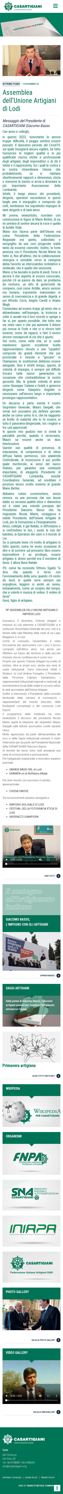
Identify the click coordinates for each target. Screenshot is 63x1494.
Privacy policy (48, 1477)
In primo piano (11, 83)
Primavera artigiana (19, 1065)
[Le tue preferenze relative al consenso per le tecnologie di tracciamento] (57, 1488)
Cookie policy (31, 1477)
